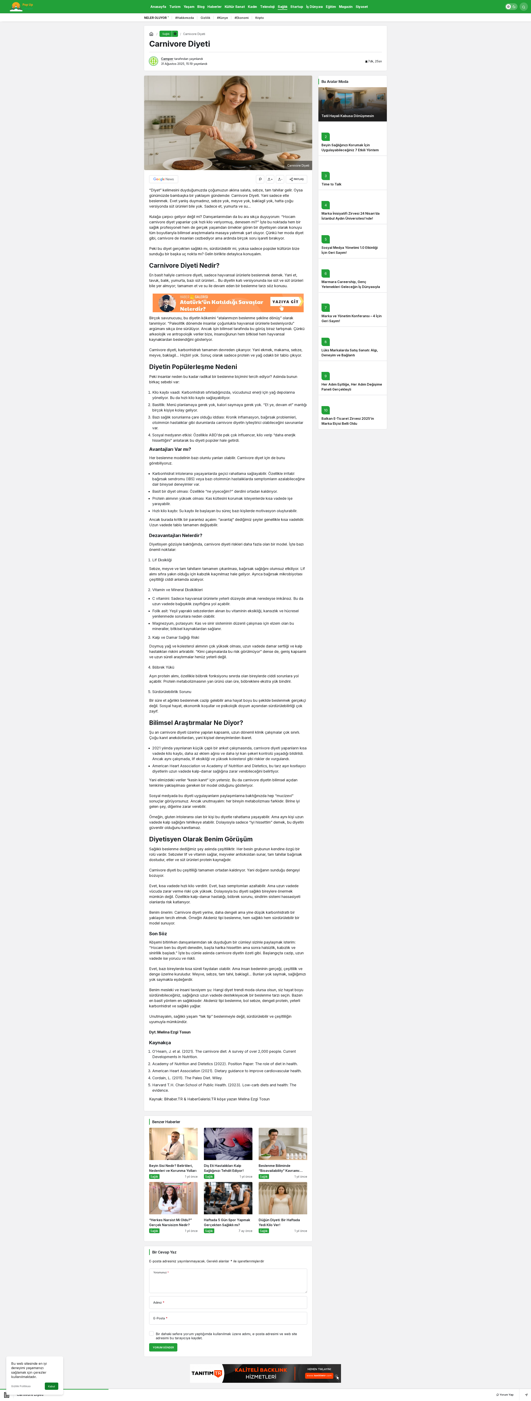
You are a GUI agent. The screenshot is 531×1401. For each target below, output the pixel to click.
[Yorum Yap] (260, 179)
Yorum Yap (506, 1394)
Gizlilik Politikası (21, 1386)
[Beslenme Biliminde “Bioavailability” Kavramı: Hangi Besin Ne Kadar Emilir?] (283, 1153)
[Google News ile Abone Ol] (163, 179)
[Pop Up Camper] (21, 6)
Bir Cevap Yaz (164, 1252)
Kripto (259, 17)
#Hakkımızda (184, 17)
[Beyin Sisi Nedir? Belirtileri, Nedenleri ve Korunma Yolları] (173, 1153)
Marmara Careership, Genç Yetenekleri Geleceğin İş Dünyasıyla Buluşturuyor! (351, 287)
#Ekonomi (242, 17)
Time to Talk (331, 184)
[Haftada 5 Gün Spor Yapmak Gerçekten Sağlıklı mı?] (228, 1207)
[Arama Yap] (524, 6)
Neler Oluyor (155, 17)
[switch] (511, 6)
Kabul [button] (51, 1386)
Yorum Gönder (163, 1347)
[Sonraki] (383, 18)
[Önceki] (377, 18)
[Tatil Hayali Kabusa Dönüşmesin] (352, 104)
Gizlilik (205, 17)
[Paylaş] (523, 1394)
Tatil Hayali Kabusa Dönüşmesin (348, 116)
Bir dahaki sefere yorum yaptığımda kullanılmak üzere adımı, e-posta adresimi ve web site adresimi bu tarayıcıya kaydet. (226, 1336)
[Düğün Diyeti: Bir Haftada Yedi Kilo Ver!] (283, 1207)
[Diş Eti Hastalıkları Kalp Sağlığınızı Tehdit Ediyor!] (228, 1153)
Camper (167, 59)
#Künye (222, 17)
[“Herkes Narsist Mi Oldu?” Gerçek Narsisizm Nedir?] (173, 1207)
